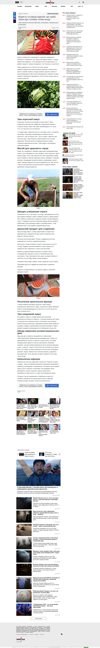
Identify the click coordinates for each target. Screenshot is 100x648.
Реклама (31, 634)
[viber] (14, 18)
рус (21, 2)
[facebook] (14, 13)
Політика (54, 6)
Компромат (28, 6)
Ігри (45, 6)
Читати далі (38, 618)
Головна (19, 6)
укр (17, 2)
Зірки (37, 6)
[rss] (79, 2)
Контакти (42, 634)
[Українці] (50, 2)
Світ (71, 6)
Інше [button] (79, 6)
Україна (63, 6)
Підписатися (53, 114)
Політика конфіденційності (22, 634)
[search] (83, 2)
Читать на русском (53, 13)
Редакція (37, 634)
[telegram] (14, 16)
